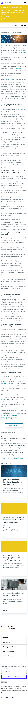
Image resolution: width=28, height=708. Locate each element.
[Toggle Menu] (25, 2)
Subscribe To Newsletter (14, 677)
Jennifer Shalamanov (7, 19)
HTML (6, 610)
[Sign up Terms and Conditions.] (26, 666)
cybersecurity (9, 80)
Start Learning (14, 425)
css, (4, 610)
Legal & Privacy (5, 698)
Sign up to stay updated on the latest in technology (12, 667)
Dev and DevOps (20, 109)
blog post (4, 399)
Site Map (15, 698)
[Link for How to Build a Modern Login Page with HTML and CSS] (14, 584)
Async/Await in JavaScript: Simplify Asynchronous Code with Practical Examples (13, 557)
